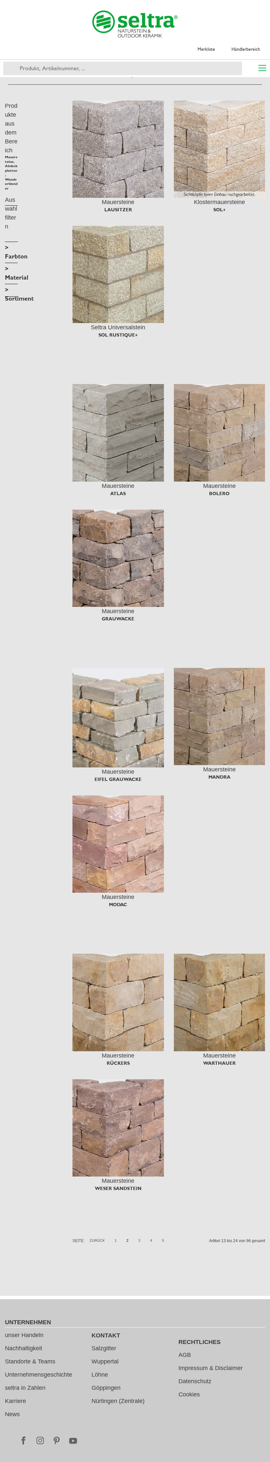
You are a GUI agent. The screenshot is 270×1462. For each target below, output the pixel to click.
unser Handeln (24, 1335)
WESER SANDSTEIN (118, 1188)
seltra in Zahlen (25, 1388)
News (12, 1414)
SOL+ (219, 209)
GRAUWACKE (118, 618)
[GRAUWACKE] (118, 558)
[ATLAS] (118, 432)
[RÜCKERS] (118, 1002)
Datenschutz (194, 1381)
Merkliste (206, 49)
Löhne (100, 1374)
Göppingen (106, 1388)
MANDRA (219, 777)
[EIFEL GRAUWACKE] (118, 717)
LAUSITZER (118, 209)
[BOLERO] (219, 432)
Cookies (189, 1394)
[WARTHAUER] (219, 1002)
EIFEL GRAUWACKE (118, 779)
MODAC (118, 904)
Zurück (97, 1240)
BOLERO (219, 493)
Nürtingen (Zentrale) (118, 1401)
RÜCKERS (118, 1063)
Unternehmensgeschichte (38, 1374)
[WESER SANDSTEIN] (118, 1128)
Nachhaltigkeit (23, 1348)
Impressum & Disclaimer (210, 1368)
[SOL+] (219, 149)
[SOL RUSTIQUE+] (118, 274)
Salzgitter (104, 1348)
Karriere (15, 1401)
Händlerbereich (245, 49)
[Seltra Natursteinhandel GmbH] (135, 24)
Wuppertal (105, 1361)
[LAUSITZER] (118, 149)
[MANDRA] (219, 716)
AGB (184, 1355)
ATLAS (118, 493)
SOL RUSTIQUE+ (118, 335)
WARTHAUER (219, 1063)
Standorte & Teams (30, 1361)
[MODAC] (118, 844)
